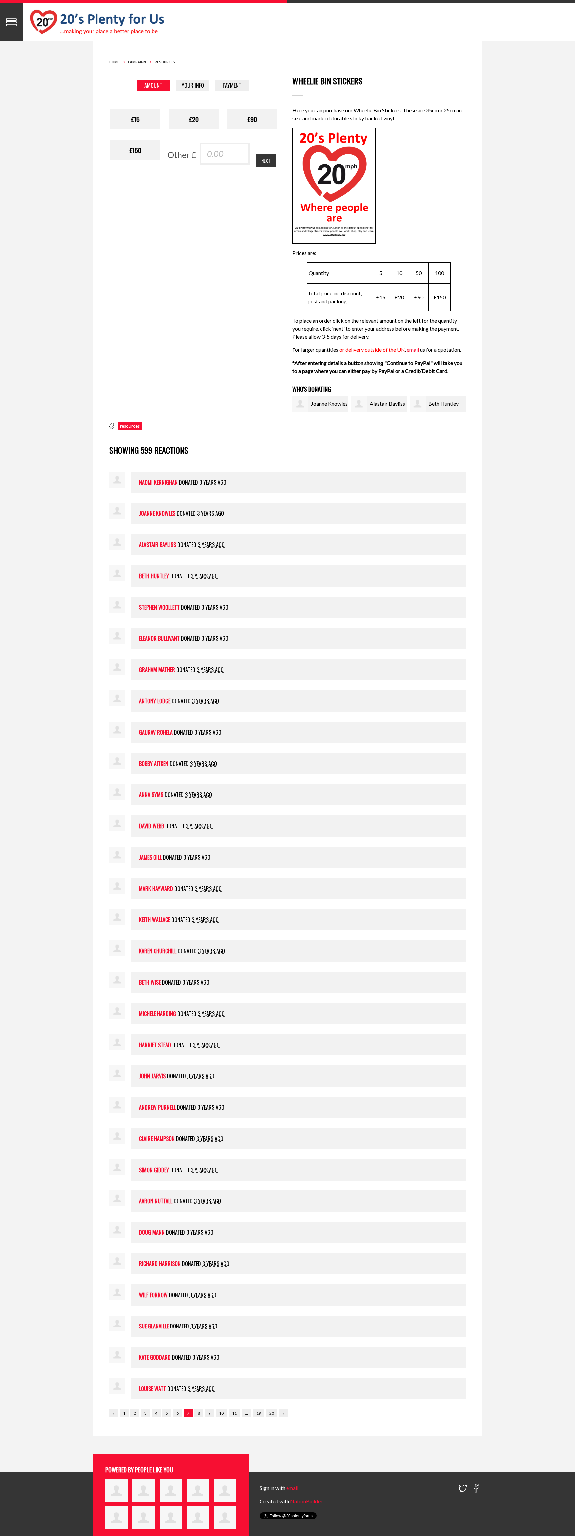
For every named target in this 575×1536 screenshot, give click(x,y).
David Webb (151, 826)
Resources (165, 62)
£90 (252, 119)
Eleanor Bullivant (159, 638)
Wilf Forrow (153, 1295)
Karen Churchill (157, 951)
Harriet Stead (155, 1045)
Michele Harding (157, 1014)
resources (130, 426)
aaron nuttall (155, 1201)
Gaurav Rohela (156, 732)
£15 (135, 119)
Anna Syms (151, 795)
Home (114, 62)
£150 (135, 150)
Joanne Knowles (329, 403)
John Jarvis (152, 1076)
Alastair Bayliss (387, 403)
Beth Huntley (443, 403)
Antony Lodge (154, 701)
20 (271, 1413)
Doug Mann (152, 1232)
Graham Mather (157, 670)
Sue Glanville (154, 1326)
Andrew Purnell (157, 1107)
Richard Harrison (160, 1264)
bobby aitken (153, 764)
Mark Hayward (156, 889)
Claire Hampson (157, 1139)
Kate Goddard (155, 1357)
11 (234, 1413)
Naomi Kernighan (158, 482)
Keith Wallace (154, 920)
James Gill (150, 857)
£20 (194, 119)
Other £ (182, 155)
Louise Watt (152, 1389)
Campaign (137, 62)
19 (258, 1413)
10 (221, 1413)
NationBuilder (306, 1501)
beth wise (150, 982)
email (413, 350)
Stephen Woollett (159, 607)
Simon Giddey (154, 1170)
